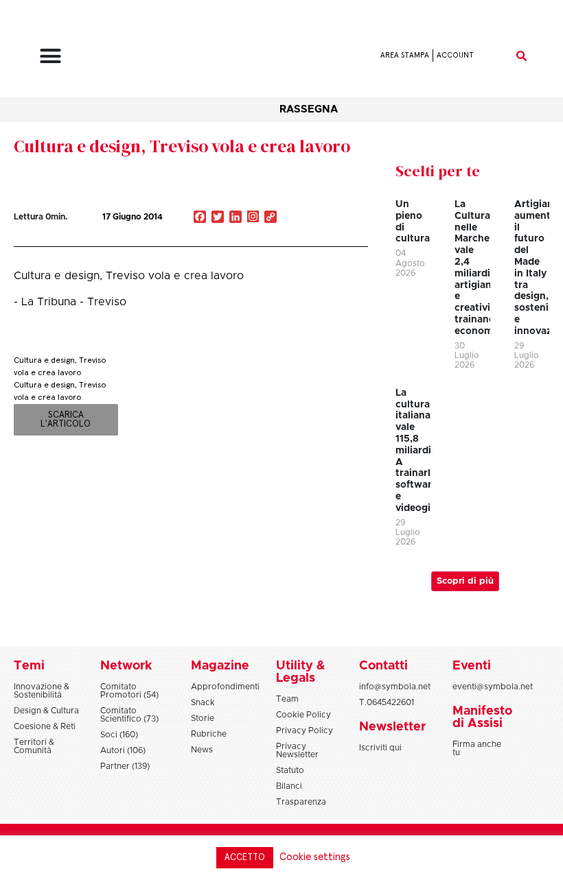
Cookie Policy (303, 715)
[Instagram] (253, 218)
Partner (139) (125, 766)
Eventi (471, 666)
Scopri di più (465, 581)
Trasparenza (301, 802)
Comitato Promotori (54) (129, 690)
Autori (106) (123, 750)
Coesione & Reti (45, 726)
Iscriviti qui (380, 748)
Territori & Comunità (34, 746)
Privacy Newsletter (297, 750)
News (202, 750)
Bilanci (289, 786)
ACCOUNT (455, 55)
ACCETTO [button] (245, 857)
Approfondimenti (225, 686)
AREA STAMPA (404, 55)
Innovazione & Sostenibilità (41, 690)
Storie (202, 718)
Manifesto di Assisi (482, 717)
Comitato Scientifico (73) (129, 714)
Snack (203, 702)
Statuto (290, 770)
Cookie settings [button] (314, 857)
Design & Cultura (46, 710)
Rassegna (308, 109)
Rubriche (209, 734)
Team (287, 699)
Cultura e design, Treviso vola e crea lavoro (182, 146)
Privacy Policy (304, 730)
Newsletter (392, 727)
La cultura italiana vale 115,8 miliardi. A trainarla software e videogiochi (423, 450)
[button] (50, 55)
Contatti (383, 666)
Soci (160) (119, 734)
